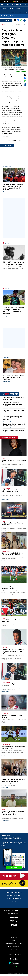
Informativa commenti (14, 946)
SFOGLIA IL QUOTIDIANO (8, 16)
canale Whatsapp (21, 71)
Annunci (14, 901)
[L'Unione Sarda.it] (14, 4)
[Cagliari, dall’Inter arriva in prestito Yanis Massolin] (14, 447)
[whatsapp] (7, 1)
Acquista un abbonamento (14, 895)
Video (11, 8)
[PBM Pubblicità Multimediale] (14, 925)
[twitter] (2, 1)
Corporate (14, 949)
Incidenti (21, 12)
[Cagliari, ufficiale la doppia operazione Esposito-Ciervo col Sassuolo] (14, 477)
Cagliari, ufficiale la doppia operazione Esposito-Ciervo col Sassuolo (12, 404)
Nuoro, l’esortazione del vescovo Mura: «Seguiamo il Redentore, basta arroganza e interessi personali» (13, 187)
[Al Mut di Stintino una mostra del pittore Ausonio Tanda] (14, 252)
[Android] (14, 963)
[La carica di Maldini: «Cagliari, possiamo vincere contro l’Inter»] (14, 734)
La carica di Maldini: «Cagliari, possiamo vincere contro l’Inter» (13, 747)
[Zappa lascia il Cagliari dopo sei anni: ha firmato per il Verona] (14, 574)
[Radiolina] (14, 883)
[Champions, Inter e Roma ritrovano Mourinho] (14, 703)
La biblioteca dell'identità (14, 898)
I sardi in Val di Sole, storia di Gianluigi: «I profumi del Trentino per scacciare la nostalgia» (13, 311)
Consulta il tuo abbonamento (14, 892)
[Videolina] (14, 876)
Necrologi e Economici (14, 934)
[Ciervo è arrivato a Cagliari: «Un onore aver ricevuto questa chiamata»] (14, 540)
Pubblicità (14, 937)
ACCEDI (24, 1)
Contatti (14, 940)
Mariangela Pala (6, 272)
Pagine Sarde (14, 904)
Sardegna (17, 8)
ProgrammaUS (4, 8)
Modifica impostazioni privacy (14, 943)
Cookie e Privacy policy (14, 932)
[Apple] (14, 958)
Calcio (7, 21)
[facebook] (5, 1)
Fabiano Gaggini (6, 414)
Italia (23, 8)
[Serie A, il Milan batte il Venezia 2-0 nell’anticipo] (14, 607)
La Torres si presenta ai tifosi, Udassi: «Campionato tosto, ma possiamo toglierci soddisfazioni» (12, 812)
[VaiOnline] (14, 921)
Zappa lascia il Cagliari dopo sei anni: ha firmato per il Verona (14, 425)
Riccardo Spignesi (7, 408)
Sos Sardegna (13, 12)
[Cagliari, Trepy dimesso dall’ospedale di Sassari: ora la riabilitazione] (14, 767)
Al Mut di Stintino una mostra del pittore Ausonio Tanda (13, 263)
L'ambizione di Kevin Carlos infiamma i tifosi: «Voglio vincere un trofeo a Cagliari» (12, 651)
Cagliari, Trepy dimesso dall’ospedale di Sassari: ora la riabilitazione (13, 780)
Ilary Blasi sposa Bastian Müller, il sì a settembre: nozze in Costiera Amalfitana (13, 377)
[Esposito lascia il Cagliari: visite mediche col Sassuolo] (14, 671)
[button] (15, 20)
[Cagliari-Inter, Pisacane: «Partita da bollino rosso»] (14, 510)
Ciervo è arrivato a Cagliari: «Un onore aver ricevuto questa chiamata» (12, 417)
